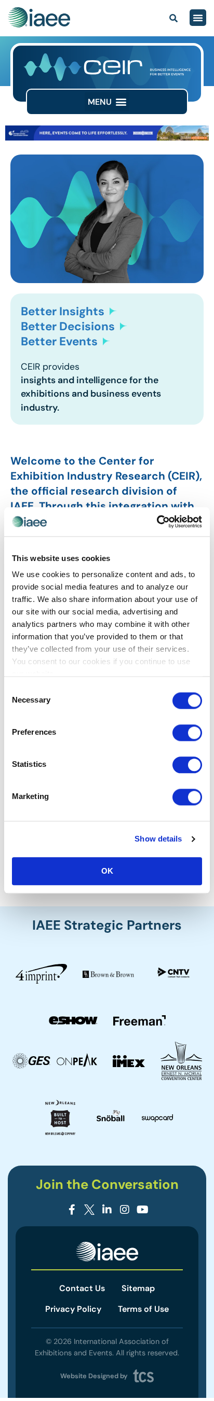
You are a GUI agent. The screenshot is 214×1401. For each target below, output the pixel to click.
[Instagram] (124, 1209)
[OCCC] (107, 137)
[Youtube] (142, 1209)
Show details (158, 838)
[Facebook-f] (71, 1209)
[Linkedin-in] (107, 1209)
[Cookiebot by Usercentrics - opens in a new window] (156, 521)
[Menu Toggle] (198, 17)
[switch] (187, 732)
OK (107, 870)
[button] (107, 101)
